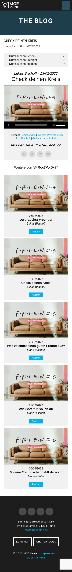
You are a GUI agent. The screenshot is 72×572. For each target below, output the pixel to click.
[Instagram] (49, 511)
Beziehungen (28, 134)
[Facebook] (23, 511)
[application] (36, 125)
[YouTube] (40, 511)
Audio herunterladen (47, 138)
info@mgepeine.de (36, 529)
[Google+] (31, 511)
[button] (66, 5)
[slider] (61, 125)
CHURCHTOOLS (46, 541)
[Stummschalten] (53, 125)
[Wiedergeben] (8, 125)
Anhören (36, 231)
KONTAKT (22, 541)
